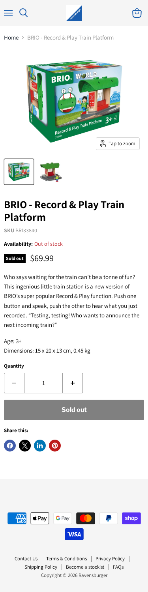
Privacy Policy (110, 558)
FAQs (118, 567)
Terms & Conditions (66, 558)
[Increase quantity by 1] (73, 383)
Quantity (14, 366)
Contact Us (26, 558)
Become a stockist (85, 567)
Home (11, 37)
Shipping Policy (40, 567)
